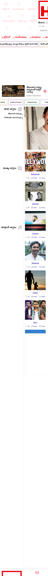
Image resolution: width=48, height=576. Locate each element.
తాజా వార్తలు (10, 109)
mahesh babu (31, 102)
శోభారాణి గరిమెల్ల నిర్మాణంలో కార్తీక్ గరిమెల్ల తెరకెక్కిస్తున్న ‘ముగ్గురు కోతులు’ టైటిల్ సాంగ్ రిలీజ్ (34, 89)
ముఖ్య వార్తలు (9, 169)
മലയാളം (41, 26)
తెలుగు (41, 23)
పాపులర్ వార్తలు (8, 228)
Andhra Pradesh (15, 102)
